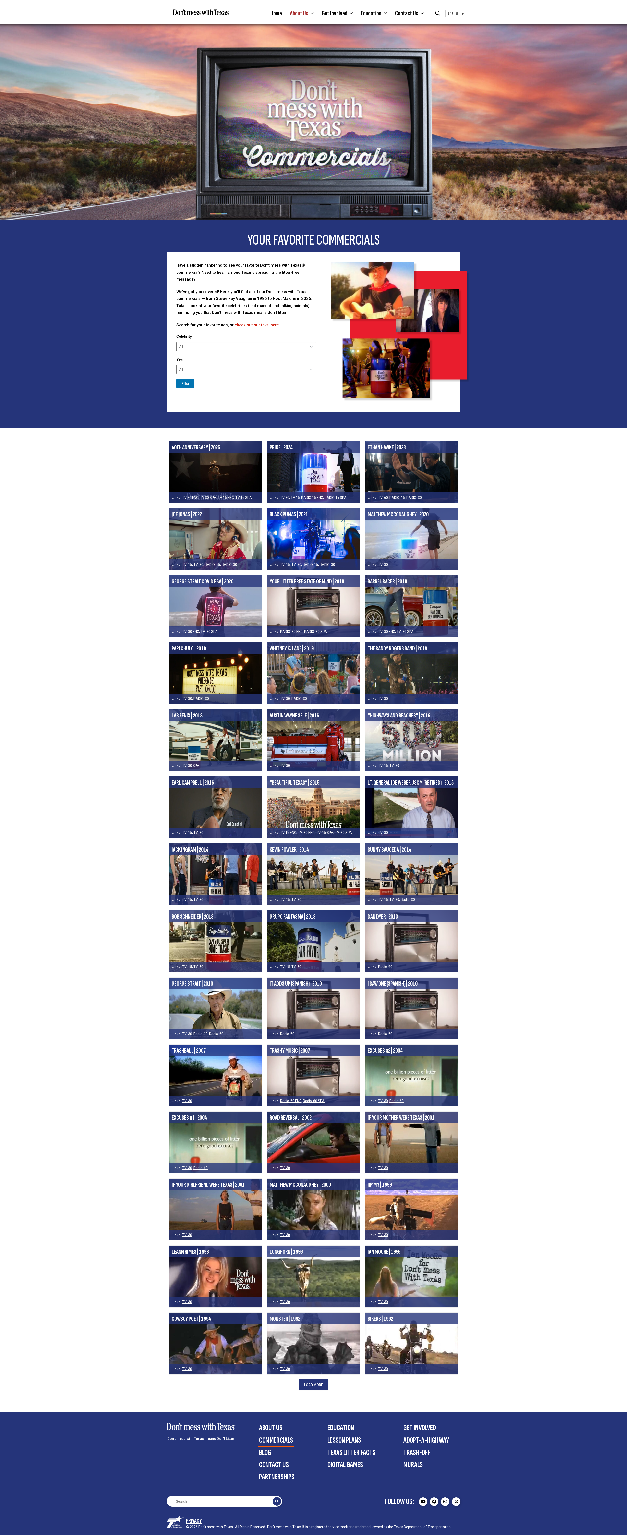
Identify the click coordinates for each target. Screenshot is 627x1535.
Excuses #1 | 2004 (189, 1118)
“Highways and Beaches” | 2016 (399, 715)
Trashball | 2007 (189, 1051)
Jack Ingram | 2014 (190, 849)
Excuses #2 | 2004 (385, 1051)
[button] (302, 13)
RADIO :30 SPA (315, 632)
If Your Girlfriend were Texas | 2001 (208, 1185)
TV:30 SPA (208, 498)
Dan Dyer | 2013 (383, 917)
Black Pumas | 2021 (289, 514)
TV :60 (383, 498)
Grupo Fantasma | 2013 (293, 917)
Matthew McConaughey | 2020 (398, 514)
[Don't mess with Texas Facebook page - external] (434, 1501)
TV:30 (284, 498)
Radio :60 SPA (314, 1101)
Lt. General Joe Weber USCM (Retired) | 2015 (411, 782)
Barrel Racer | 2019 (387, 581)
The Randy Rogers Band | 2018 (397, 648)
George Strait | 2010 (192, 984)
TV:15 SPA (243, 498)
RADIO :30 (414, 498)
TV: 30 (198, 967)
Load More (313, 1385)
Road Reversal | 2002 (291, 1118)
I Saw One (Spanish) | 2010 (393, 984)
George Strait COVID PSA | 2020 (202, 581)
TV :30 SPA (209, 632)
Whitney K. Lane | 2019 (292, 648)
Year (180, 359)
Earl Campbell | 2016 (193, 782)
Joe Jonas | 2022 (187, 514)
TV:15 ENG (226, 498)
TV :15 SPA (324, 833)
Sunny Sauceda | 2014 (389, 849)
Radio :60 (385, 967)
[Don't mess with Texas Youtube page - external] (423, 1501)
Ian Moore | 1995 (384, 1252)
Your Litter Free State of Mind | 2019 (307, 581)
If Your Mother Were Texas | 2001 (401, 1118)
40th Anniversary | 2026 (196, 447)
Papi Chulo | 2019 (189, 648)
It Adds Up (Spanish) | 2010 (296, 984)
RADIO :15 (397, 498)
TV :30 (198, 565)
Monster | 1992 (285, 1319)
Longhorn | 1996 (286, 1252)
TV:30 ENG (190, 498)
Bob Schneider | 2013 (193, 917)
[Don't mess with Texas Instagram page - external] (445, 1501)
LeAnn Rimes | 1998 (190, 1252)
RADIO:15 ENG (312, 498)
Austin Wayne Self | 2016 (294, 715)
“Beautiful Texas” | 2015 (294, 782)
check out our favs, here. (257, 324)
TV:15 (295, 498)
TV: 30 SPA (190, 766)
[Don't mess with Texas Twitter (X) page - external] (456, 1501)
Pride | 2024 (281, 447)
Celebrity (184, 336)
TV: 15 (187, 967)
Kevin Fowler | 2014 (289, 849)
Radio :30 (408, 900)
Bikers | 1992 (380, 1319)
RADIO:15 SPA (336, 498)
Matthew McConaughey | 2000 (300, 1185)
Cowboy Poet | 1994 (191, 1319)
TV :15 (187, 565)
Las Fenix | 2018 (187, 715)
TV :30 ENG (190, 632)
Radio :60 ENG (290, 1101)
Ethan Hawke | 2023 (387, 447)
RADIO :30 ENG (291, 632)
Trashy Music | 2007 (290, 1051)
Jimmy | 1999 (380, 1185)
